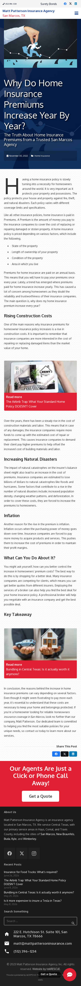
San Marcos (47, 834)
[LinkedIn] (75, 3)
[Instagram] (34, 853)
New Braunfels (65, 834)
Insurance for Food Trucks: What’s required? (31, 872)
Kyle (14, 838)
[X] (70, 3)
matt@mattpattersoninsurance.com (43, 943)
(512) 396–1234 (25, 951)
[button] (76, 13)
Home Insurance (42, 155)
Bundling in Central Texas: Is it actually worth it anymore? (39, 892)
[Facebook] (65, 3)
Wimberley (29, 838)
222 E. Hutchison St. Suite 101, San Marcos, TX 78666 (40, 934)
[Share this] (56, 754)
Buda (7, 838)
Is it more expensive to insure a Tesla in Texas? (33, 900)
